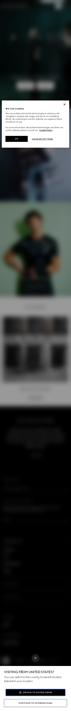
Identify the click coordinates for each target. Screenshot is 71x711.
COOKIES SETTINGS (42, 139)
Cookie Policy (46, 130)
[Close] (35, 658)
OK (16, 139)
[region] (35, 124)
